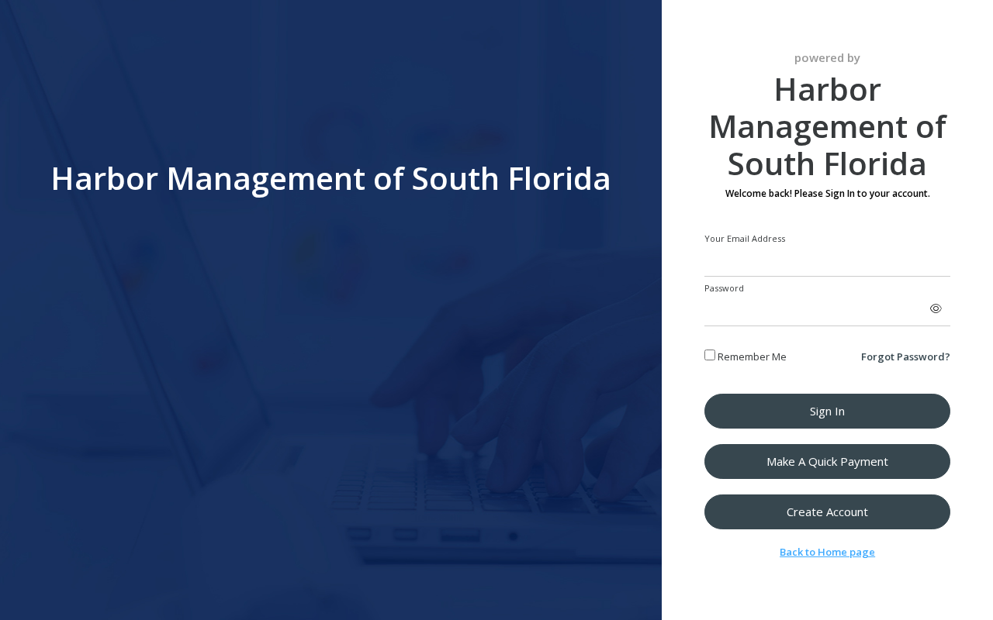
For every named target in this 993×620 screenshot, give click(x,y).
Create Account (827, 511)
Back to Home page (827, 552)
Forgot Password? (905, 356)
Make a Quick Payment (827, 461)
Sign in (827, 410)
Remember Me (751, 356)
